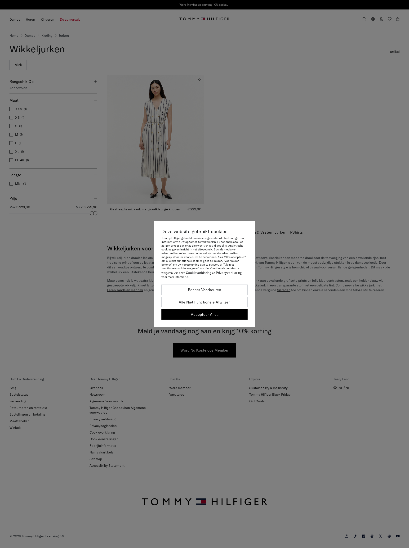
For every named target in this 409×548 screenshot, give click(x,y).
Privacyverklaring (229, 273)
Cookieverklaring (198, 273)
